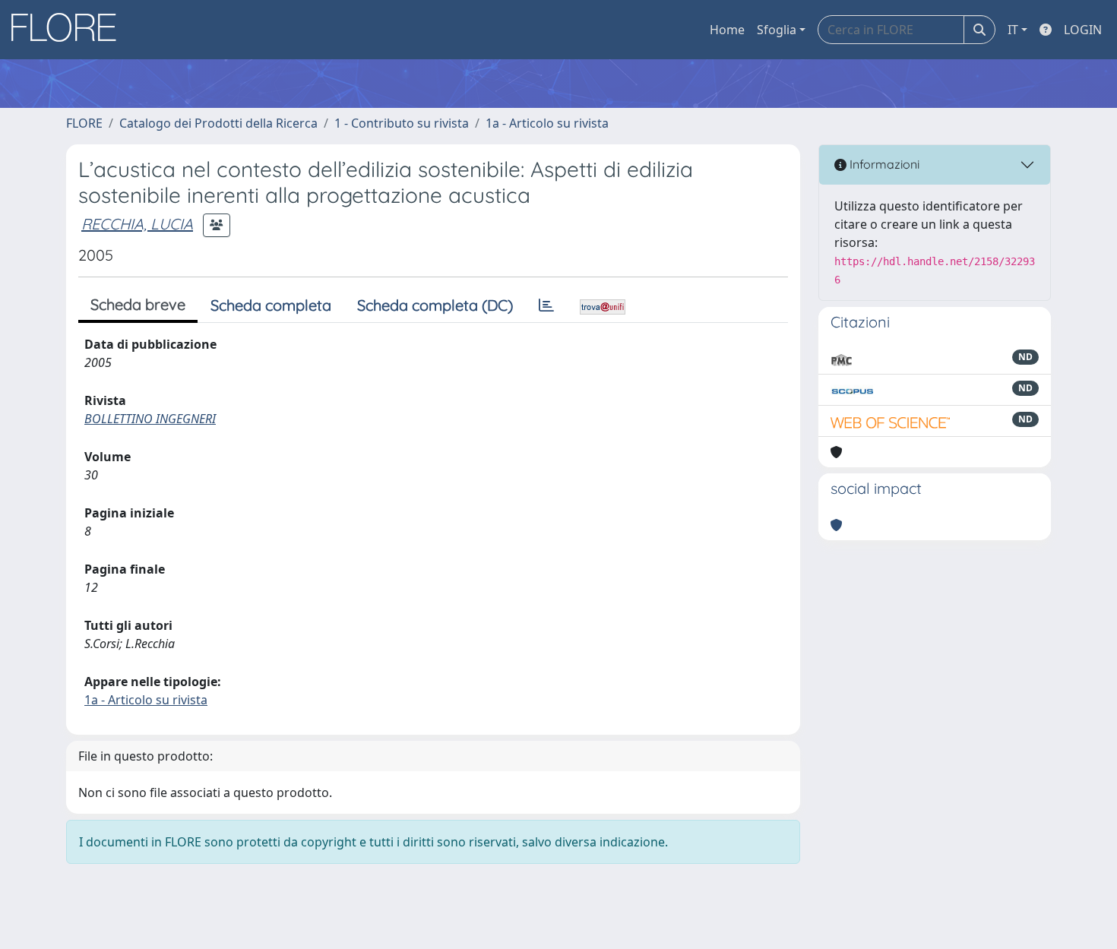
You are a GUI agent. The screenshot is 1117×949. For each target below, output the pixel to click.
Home (727, 29)
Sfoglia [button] (776, 29)
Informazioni (882, 164)
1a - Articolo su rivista (547, 123)
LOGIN (1083, 29)
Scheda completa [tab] (270, 305)
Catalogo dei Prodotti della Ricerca (218, 123)
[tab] (546, 305)
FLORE (84, 123)
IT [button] (1013, 29)
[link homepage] (69, 29)
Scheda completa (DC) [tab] (435, 305)
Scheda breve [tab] (137, 304)
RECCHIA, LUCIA (137, 223)
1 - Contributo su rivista (401, 123)
